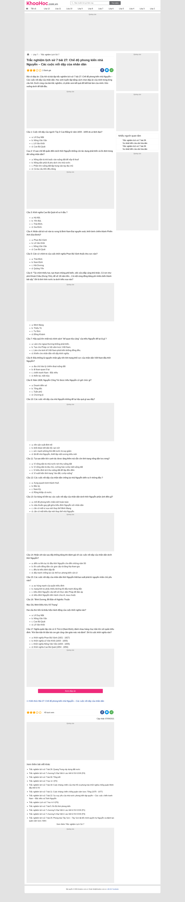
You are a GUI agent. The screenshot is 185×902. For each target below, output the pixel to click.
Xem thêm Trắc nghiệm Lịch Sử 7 (70, 824)
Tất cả (33, 9)
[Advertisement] (92, 33)
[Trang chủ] (42, 3)
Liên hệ (109, 889)
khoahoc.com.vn (28, 54)
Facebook (115, 889)
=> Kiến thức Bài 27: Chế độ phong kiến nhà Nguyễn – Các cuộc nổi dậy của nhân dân (65, 701)
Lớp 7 (35, 54)
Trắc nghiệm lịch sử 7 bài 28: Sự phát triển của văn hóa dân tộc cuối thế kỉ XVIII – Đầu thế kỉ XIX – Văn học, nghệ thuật (135, 142)
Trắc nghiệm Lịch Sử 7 (50, 54)
